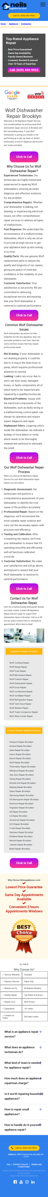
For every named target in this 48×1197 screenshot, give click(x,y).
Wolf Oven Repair (17, 671)
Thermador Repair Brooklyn (22, 766)
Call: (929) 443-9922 (24, 70)
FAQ (8, 1164)
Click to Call (24, 157)
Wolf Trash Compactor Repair (23, 712)
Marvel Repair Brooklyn (20, 840)
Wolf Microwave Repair (20, 675)
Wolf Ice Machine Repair (21, 691)
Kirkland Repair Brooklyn (21, 836)
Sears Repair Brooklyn (19, 791)
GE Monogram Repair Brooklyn (24, 799)
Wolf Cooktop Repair (19, 663)
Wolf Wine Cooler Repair (21, 716)
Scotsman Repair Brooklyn (22, 820)
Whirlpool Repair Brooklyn (21, 770)
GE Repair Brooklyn (18, 811)
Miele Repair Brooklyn (19, 848)
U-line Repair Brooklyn (19, 828)
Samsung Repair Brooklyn (21, 795)
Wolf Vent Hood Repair (20, 704)
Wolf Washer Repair (18, 708)
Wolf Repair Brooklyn (19, 762)
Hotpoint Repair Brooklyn (21, 742)
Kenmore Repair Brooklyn (21, 803)
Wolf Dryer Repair (17, 687)
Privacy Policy (20, 1164)
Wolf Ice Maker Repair (19, 695)
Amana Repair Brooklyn (20, 746)
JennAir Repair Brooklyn (20, 844)
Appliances (13, 24)
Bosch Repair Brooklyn (20, 758)
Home (3, 24)
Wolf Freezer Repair (18, 679)
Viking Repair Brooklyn (20, 779)
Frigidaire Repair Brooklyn (21, 807)
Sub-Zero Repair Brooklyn (21, 775)
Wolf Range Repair (18, 667)
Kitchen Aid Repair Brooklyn (22, 783)
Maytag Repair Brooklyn (20, 787)
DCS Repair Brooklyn (19, 824)
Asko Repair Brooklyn (19, 750)
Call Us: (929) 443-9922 (24, 16)
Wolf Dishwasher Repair (20, 683)
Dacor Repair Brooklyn (20, 754)
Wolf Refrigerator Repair (21, 699)
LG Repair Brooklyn (18, 816)
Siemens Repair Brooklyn (21, 832)
